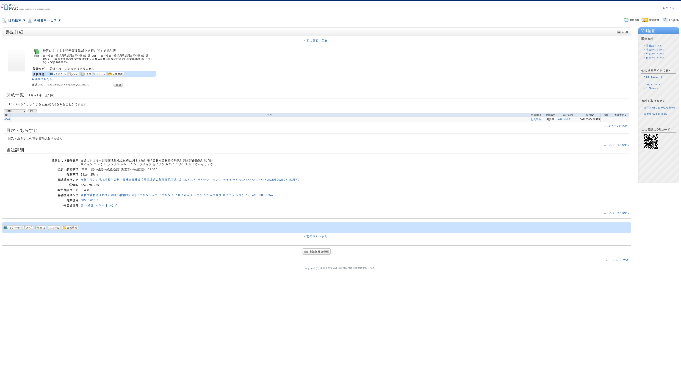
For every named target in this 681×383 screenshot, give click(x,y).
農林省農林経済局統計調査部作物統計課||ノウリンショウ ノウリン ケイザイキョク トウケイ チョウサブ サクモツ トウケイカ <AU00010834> (177, 195)
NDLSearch (651, 88)
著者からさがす (655, 49)
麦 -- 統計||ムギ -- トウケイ (99, 205)
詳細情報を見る (45, 79)
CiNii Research (653, 77)
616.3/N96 (564, 119)
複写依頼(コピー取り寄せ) (659, 107)
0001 (7, 119)
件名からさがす (655, 57)
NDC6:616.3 (89, 200)
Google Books (652, 84)
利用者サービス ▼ (46, 20)
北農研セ (536, 119)
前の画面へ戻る (317, 40)
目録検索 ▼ (16, 20)
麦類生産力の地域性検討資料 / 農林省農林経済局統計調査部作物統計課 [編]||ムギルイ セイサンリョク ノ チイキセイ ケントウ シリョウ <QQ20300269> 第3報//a (190, 179)
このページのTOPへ (618, 125)
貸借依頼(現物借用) (655, 114)
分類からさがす (655, 53)
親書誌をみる (654, 45)
